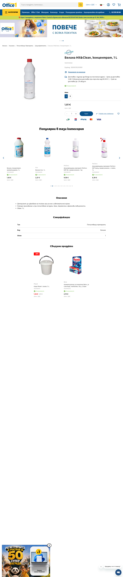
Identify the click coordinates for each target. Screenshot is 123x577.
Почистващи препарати (25, 46)
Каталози (54, 12)
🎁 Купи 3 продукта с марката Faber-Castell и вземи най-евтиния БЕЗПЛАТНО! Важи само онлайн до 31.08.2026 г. (61, 17)
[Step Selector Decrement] (67, 113)
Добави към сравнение (105, 113)
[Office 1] (9, 4)
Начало (4, 46)
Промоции (26, 12)
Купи (86, 114)
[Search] (80, 4)
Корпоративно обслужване (94, 12)
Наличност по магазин (76, 72)
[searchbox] (51, 4)
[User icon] (108, 4)
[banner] (61, 28)
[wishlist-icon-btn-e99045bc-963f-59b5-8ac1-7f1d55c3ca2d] (118, 113)
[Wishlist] (113, 4)
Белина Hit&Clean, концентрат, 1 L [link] (59, 46)
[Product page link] (18, 147)
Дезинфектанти (40, 46)
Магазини (45, 12)
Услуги (61, 12)
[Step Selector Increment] (76, 113)
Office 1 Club (35, 12)
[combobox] (91, 5)
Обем (66, 92)
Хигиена (12, 46)
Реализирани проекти (74, 12)
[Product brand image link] (69, 52)
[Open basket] (119, 4)
